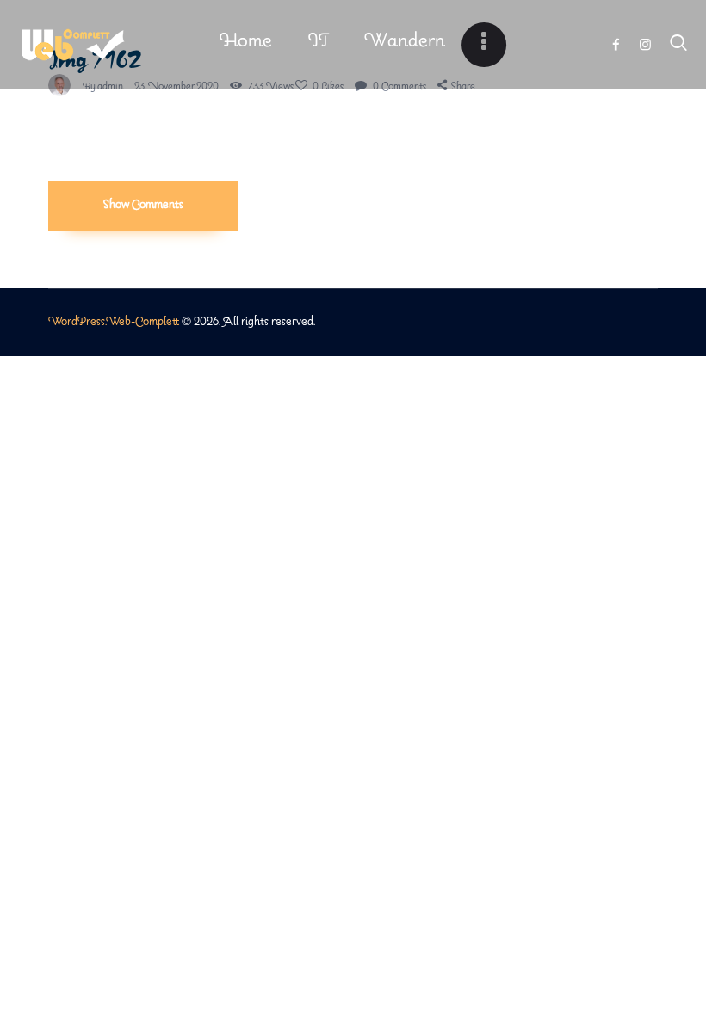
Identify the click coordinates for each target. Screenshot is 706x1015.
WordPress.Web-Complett (113, 322)
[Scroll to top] (693, 951)
